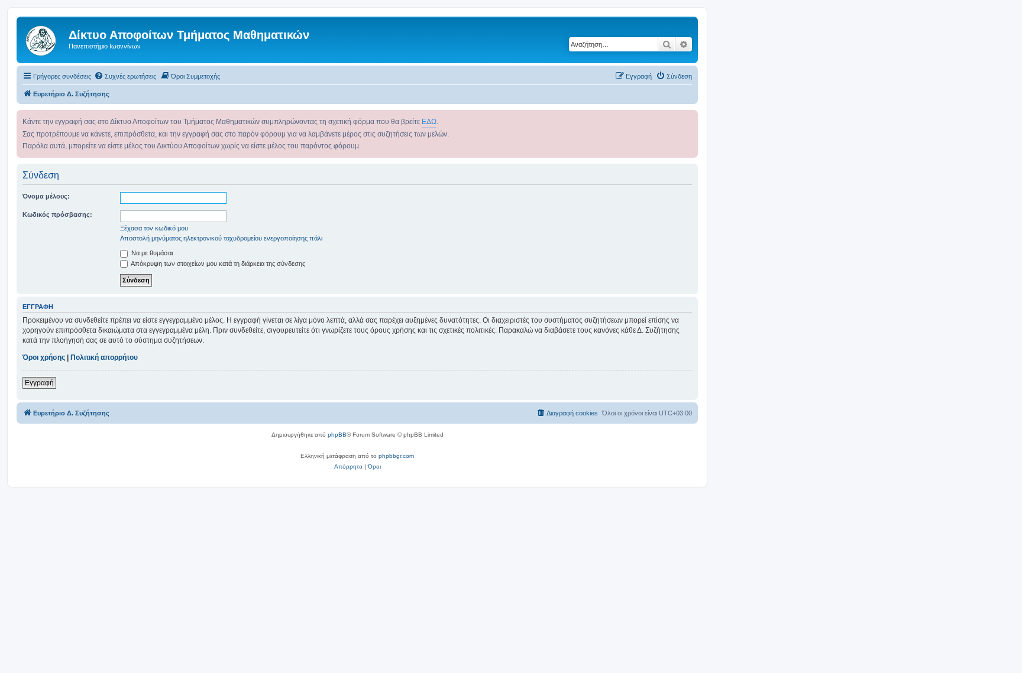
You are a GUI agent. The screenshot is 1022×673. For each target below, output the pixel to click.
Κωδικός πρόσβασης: (57, 214)
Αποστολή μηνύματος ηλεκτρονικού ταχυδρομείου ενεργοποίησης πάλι (221, 238)
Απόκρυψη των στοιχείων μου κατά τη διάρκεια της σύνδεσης (217, 263)
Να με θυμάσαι (151, 252)
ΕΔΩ (429, 122)
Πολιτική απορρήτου (104, 357)
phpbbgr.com (396, 456)
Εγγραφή (39, 383)
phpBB (337, 434)
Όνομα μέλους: (46, 196)
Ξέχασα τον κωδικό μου (154, 228)
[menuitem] (125, 76)
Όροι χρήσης (43, 357)
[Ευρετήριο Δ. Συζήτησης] (44, 38)
